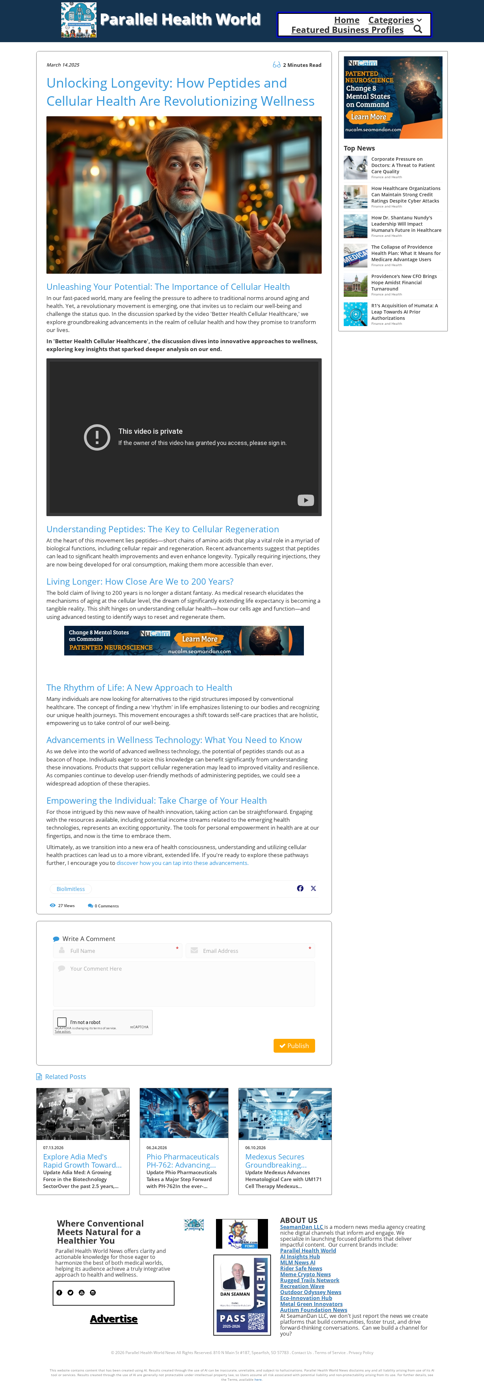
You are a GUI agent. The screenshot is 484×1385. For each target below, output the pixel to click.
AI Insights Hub (300, 1256)
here (258, 1379)
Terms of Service (330, 1352)
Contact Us (302, 1352)
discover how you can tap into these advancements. (183, 863)
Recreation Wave (302, 1286)
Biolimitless (71, 889)
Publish (297, 1045)
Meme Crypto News (305, 1274)
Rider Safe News (301, 1268)
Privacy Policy (361, 1352)
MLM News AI (297, 1262)
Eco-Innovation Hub (306, 1298)
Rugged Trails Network (309, 1280)
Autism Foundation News (313, 1310)
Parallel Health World (308, 1250)
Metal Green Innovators (311, 1304)
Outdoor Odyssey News (310, 1292)
